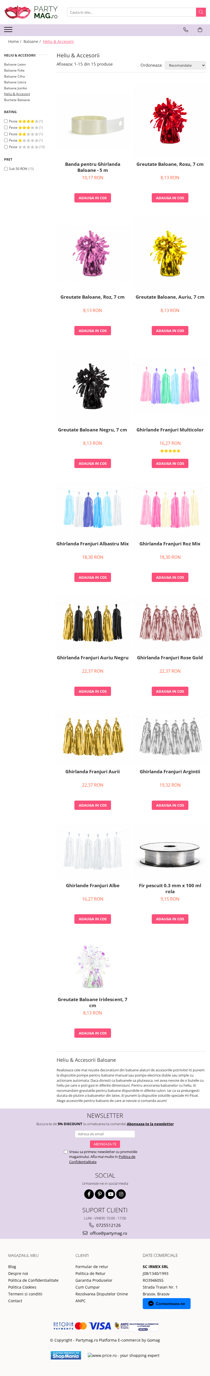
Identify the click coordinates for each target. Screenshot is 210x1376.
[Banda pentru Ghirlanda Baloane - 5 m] (92, 121)
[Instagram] (121, 1194)
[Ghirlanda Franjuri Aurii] (92, 738)
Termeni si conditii (25, 1293)
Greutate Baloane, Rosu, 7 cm (170, 164)
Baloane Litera (15, 82)
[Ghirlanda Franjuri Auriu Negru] (92, 624)
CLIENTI (82, 1255)
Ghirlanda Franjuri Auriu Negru (93, 658)
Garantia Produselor (93, 1280)
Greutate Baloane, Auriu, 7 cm (170, 297)
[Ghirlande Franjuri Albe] (92, 852)
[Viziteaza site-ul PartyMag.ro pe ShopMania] (66, 1355)
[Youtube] (110, 1194)
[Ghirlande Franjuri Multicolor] (170, 386)
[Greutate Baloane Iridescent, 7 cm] (92, 965)
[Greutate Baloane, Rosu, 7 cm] (170, 120)
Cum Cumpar (87, 1287)
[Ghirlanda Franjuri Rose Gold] (170, 624)
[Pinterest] (99, 1194)
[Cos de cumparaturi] (200, 29)
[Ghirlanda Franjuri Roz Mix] (170, 510)
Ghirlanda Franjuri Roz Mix (169, 544)
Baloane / (33, 41)
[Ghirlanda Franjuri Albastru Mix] (92, 510)
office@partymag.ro (108, 1233)
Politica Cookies (22, 1287)
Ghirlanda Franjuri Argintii (170, 772)
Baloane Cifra (14, 76)
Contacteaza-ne (170, 1303)
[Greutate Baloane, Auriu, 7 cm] (170, 253)
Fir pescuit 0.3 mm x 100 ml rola (170, 889)
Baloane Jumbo (15, 88)
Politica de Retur (90, 1273)
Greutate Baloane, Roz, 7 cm (92, 297)
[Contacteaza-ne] (186, 29)
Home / (15, 41)
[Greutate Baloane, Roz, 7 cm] (92, 253)
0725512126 (108, 1225)
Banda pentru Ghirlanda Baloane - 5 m (92, 167)
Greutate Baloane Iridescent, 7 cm (92, 1002)
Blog (12, 1266)
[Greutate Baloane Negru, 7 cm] (92, 386)
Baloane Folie (14, 70)
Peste (13, 121)
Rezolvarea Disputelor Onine (101, 1293)
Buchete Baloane (17, 100)
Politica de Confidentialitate (33, 1280)
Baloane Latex (15, 64)
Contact (15, 1300)
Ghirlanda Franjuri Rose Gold (170, 658)
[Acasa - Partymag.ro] (31, 12)
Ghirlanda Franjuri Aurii (92, 772)
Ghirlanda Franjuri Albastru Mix (92, 544)
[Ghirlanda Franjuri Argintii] (170, 738)
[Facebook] (89, 1194)
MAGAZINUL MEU (23, 1255)
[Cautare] (201, 12)
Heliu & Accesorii (17, 94)
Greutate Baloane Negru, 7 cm (92, 430)
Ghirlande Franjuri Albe (92, 886)
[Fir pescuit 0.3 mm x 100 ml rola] (170, 852)
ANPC (80, 1300)
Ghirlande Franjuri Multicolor (170, 430)
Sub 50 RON (18, 168)
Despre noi (18, 1273)
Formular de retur (91, 1266)
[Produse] (9, 31)
